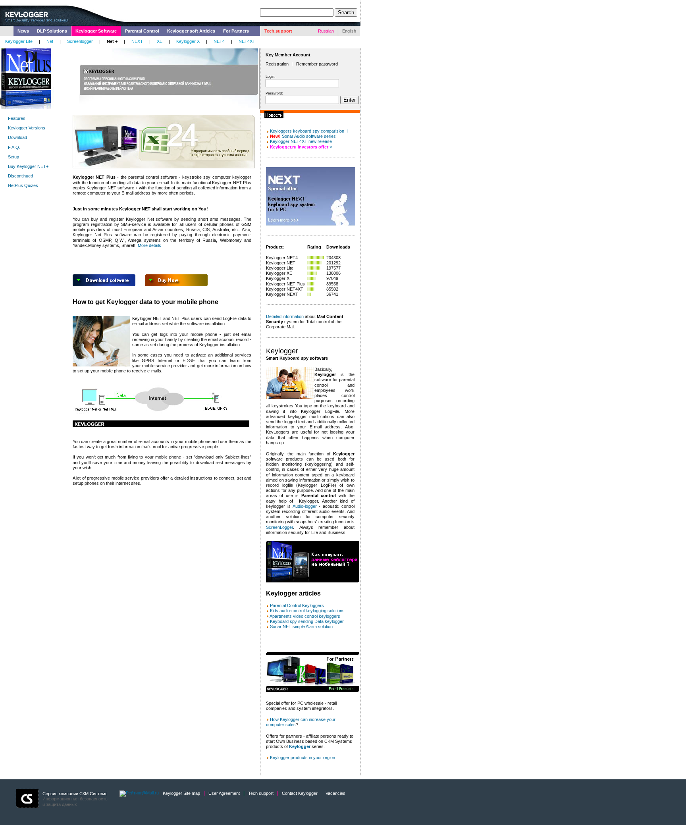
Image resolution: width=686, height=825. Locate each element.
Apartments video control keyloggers (305, 616)
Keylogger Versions (26, 127)
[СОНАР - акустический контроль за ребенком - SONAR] (267, 610)
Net (49, 41)
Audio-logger (305, 506)
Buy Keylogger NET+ (28, 166)
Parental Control (142, 31)
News (23, 31)
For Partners (236, 31)
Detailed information (285, 316)
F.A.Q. (14, 147)
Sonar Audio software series (303, 136)
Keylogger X (188, 41)
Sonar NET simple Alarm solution (301, 626)
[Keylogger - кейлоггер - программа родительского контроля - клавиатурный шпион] (267, 605)
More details (149, 245)
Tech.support (278, 31)
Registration (277, 64)
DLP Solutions (52, 31)
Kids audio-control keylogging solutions (307, 610)
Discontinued (20, 175)
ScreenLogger (279, 527)
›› (331, 147)
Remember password (317, 64)
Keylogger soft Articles (191, 31)
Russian (326, 31)
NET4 (219, 41)
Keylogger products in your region (302, 757)
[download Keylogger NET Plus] (104, 284)
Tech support (261, 793)
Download (17, 137)
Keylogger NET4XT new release (301, 141)
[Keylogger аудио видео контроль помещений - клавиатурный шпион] (267, 616)
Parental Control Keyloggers (297, 605)
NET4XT (247, 41)
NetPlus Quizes (23, 185)
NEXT (137, 41)
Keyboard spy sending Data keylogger (307, 621)
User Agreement (224, 793)
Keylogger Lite (19, 41)
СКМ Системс (93, 793)
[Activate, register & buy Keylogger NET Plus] (176, 284)
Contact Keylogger (300, 793)
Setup (13, 156)
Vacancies (335, 793)
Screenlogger (80, 41)
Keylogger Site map (181, 793)
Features (16, 118)
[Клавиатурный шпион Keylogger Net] (267, 621)
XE (159, 41)
